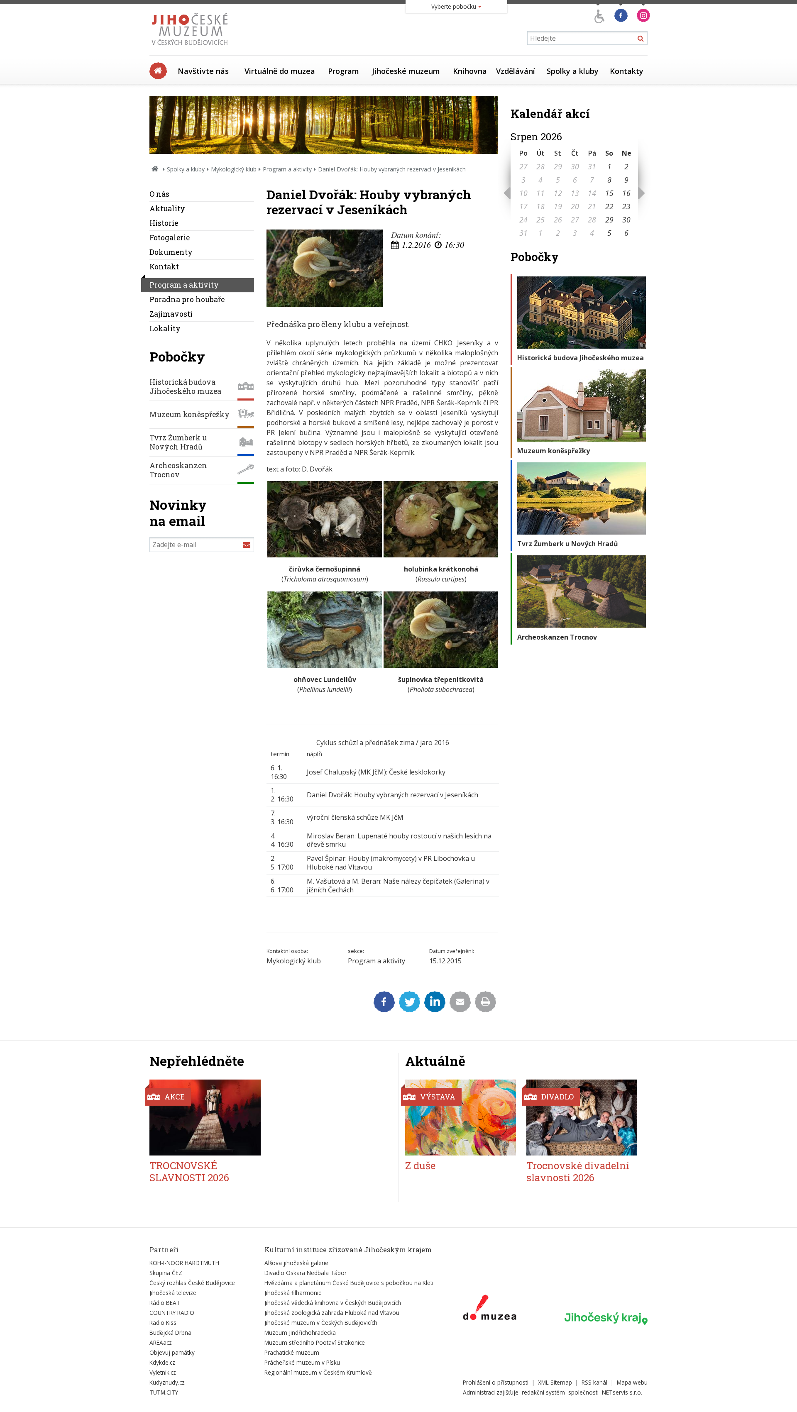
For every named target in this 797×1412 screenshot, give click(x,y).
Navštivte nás (203, 71)
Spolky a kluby (573, 71)
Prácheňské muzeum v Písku (302, 1362)
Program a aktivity (287, 169)
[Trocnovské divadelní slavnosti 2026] (581, 1117)
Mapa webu (632, 1382)
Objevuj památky (172, 1352)
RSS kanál (594, 1382)
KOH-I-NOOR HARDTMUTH (184, 1263)
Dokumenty (171, 252)
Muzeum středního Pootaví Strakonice (314, 1342)
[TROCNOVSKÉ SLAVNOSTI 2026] (205, 1117)
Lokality (165, 328)
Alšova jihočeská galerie (296, 1263)
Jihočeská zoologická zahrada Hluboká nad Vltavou (331, 1313)
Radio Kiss (162, 1322)
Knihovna (470, 71)
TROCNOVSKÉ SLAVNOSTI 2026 (189, 1171)
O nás (159, 194)
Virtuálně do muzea (279, 71)
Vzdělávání (515, 71)
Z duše (420, 1165)
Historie (163, 223)
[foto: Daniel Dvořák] (324, 554)
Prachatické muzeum (291, 1352)
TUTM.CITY (163, 1392)
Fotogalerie (169, 237)
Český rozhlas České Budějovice (192, 1283)
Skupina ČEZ (165, 1273)
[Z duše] (460, 1117)
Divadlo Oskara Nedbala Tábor (305, 1273)
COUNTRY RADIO (171, 1313)
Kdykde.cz (162, 1362)
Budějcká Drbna (170, 1332)
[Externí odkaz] (489, 1309)
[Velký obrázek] (324, 268)
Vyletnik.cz (162, 1372)
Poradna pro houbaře (187, 299)
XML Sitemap (555, 1382)
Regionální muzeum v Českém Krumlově (318, 1372)
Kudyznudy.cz (167, 1382)
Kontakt (164, 266)
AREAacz (160, 1342)
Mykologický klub (234, 169)
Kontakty (626, 71)
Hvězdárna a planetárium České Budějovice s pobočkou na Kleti (348, 1283)
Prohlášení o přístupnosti (495, 1382)
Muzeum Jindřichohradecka (300, 1332)
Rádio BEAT (164, 1303)
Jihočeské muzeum (406, 71)
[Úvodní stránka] (191, 47)
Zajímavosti (171, 314)
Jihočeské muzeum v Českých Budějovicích (320, 1322)
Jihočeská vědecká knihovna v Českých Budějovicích (332, 1303)
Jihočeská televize (172, 1293)
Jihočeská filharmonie (293, 1293)
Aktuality (167, 208)
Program (343, 71)
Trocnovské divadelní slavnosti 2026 (577, 1171)
